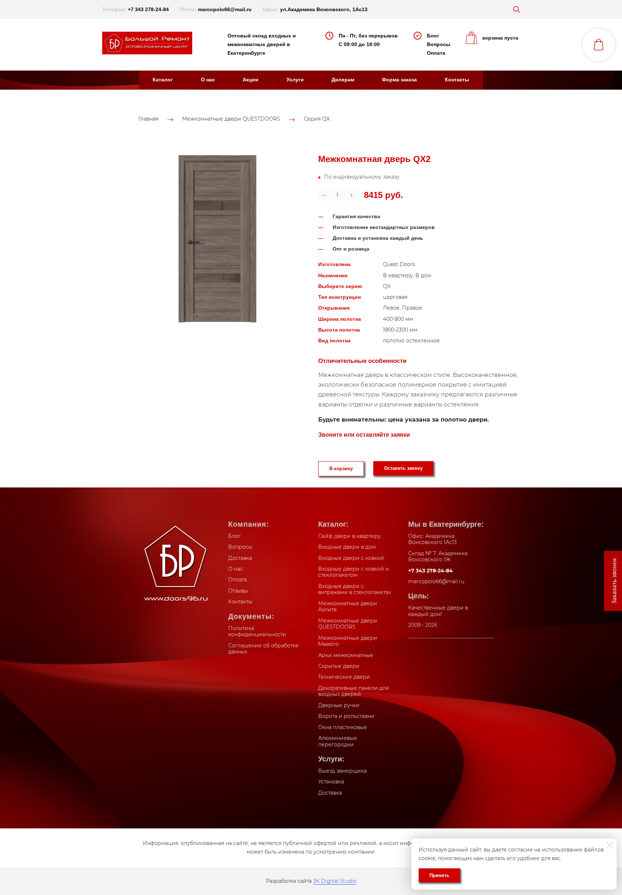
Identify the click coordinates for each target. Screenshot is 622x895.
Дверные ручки (339, 705)
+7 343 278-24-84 (148, 9)
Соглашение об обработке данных (263, 648)
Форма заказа (399, 79)
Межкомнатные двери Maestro (347, 641)
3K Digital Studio (334, 881)
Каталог (163, 79)
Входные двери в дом (347, 547)
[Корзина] (598, 45)
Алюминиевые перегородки (337, 741)
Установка (331, 781)
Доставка (240, 558)
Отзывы (238, 591)
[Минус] (323, 195)
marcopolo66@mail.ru (225, 9)
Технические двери (344, 677)
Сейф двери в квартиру (349, 536)
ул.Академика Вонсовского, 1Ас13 (324, 9)
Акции (250, 79)
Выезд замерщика (342, 771)
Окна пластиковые (342, 727)
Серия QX (317, 119)
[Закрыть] (610, 845)
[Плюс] (351, 195)
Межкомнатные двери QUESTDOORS (231, 119)
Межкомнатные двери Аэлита (347, 606)
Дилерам (343, 79)
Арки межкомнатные (345, 655)
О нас (208, 79)
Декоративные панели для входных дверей (353, 691)
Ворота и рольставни (346, 716)
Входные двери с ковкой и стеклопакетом (353, 572)
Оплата (436, 53)
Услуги (295, 79)
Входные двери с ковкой (351, 558)
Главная (148, 119)
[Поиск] (516, 9)
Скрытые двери (339, 666)
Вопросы (438, 44)
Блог (433, 36)
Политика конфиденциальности (257, 631)
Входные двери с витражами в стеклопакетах (354, 589)
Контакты (457, 79)
